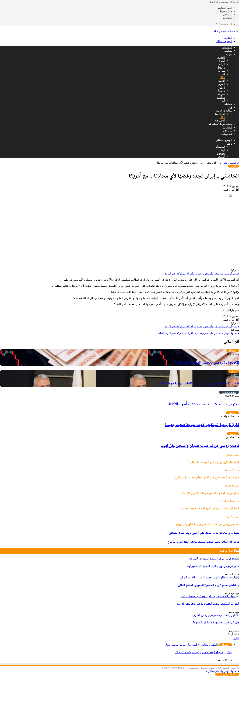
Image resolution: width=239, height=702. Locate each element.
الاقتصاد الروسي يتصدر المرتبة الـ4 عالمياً (206, 362)
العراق (221, 60)
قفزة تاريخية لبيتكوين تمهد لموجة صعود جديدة (202, 425)
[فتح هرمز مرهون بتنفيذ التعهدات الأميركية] (213, 558)
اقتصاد (221, 57)
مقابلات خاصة (224, 110)
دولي (229, 54)
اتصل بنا (227, 17)
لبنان (222, 73)
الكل (222, 77)
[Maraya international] (226, 31)
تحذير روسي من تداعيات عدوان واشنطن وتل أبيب (200, 445)
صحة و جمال (229, 392)
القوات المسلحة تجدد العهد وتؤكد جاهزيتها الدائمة (208, 604)
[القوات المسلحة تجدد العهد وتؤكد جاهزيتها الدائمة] (210, 596)
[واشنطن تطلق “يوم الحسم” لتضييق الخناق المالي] (209, 577)
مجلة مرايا (226, 11)
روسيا (221, 67)
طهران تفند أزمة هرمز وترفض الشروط (216, 622)
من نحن (227, 14)
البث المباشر (224, 7)
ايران (222, 63)
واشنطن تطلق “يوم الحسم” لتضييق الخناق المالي (208, 585)
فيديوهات (226, 133)
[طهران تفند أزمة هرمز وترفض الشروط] (215, 615)
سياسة (228, 50)
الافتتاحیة (220, 113)
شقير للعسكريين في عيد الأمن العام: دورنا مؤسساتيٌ (199, 383)
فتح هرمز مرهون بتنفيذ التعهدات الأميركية (213, 566)
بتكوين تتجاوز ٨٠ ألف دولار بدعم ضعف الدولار (203, 652)
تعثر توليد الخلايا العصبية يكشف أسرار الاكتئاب (202, 404)
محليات (227, 103)
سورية (221, 70)
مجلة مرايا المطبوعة (220, 123)
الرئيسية (227, 47)
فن (230, 107)
